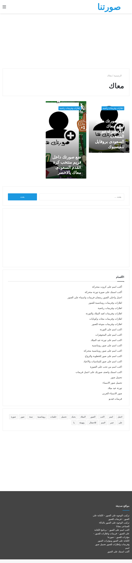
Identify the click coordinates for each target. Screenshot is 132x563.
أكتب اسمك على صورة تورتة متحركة (103, 292)
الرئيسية (118, 75)
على (120, 422)
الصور (92, 416)
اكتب (102, 416)
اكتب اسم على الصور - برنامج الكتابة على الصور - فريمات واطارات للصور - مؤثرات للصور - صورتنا (111, 533)
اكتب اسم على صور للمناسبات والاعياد (103, 361)
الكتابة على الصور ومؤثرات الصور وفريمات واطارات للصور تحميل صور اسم (112, 544)
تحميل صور (116, 377)
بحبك (73, 416)
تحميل (64, 416)
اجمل (120, 416)
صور (22, 416)
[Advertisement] (66, 41)
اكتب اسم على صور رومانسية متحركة (103, 350)
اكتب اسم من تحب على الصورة (106, 366)
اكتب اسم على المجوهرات (108, 334)
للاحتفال (92, 422)
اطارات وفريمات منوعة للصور (107, 324)
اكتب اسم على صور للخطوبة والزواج (103, 356)
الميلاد (83, 416)
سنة (31, 416)
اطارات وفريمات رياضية (110, 308)
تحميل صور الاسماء (112, 382)
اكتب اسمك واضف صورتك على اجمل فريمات (99, 372)
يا (74, 422)
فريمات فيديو (115, 398)
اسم (111, 416)
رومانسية (41, 416)
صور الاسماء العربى (112, 393)
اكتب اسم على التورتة (111, 329)
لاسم (103, 422)
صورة (13, 416)
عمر (112, 422)
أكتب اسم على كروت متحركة (107, 286)
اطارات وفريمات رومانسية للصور (105, 302)
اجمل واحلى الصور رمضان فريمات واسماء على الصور (95, 297)
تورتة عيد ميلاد (115, 388)
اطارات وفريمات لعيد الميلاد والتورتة (104, 313)
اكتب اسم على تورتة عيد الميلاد (106, 340)
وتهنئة (81, 422)
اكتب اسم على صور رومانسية (107, 345)
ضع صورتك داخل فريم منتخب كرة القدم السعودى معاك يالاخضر (66, 164)
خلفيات (53, 416)
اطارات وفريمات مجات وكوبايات (105, 318)
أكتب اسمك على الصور (118, 551)
